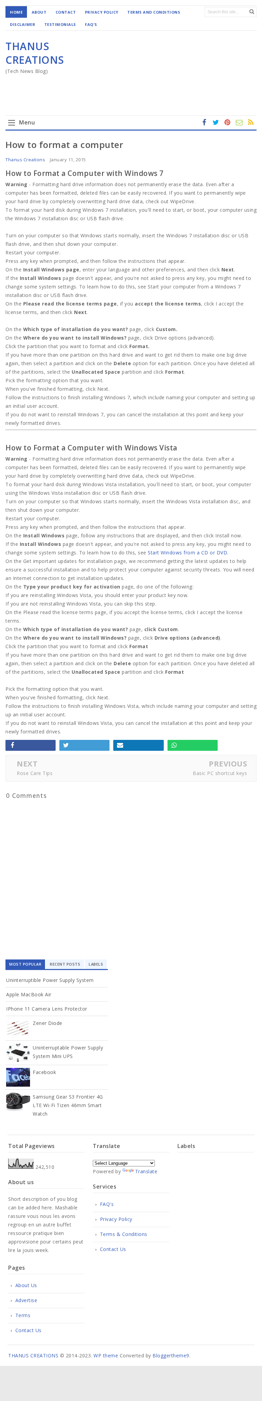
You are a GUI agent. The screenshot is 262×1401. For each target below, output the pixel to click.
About (39, 12)
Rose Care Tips (35, 773)
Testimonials (60, 24)
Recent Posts (65, 964)
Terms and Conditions (153, 12)
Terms (22, 1315)
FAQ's (107, 1204)
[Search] (251, 11)
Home (16, 12)
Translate (146, 1171)
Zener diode (47, 1023)
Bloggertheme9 (170, 1355)
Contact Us (113, 1249)
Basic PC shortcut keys (220, 773)
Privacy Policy (101, 12)
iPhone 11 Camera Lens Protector (46, 1008)
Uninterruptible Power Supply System (50, 980)
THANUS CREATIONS (34, 53)
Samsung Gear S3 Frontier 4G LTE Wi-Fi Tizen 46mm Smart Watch (68, 1105)
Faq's (91, 24)
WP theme (105, 1355)
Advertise (26, 1300)
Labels (96, 964)
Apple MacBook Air (29, 994)
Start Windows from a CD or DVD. (188, 552)
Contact (66, 12)
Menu (27, 122)
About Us (26, 1285)
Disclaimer (22, 24)
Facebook (44, 1072)
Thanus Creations (25, 160)
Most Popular (25, 964)
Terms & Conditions (123, 1234)
